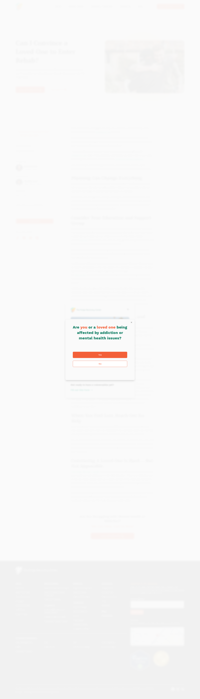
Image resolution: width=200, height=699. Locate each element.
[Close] (131, 322)
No (100, 363)
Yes (100, 355)
